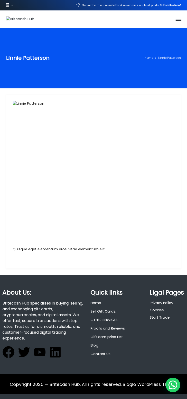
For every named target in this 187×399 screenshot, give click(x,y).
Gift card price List (107, 336)
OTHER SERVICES (104, 319)
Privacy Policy (161, 302)
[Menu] (178, 19)
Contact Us (101, 353)
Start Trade (160, 317)
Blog (94, 345)
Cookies (157, 310)
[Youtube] (40, 352)
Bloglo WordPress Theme (150, 384)
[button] (173, 385)
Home (96, 302)
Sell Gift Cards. (103, 311)
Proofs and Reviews (108, 328)
